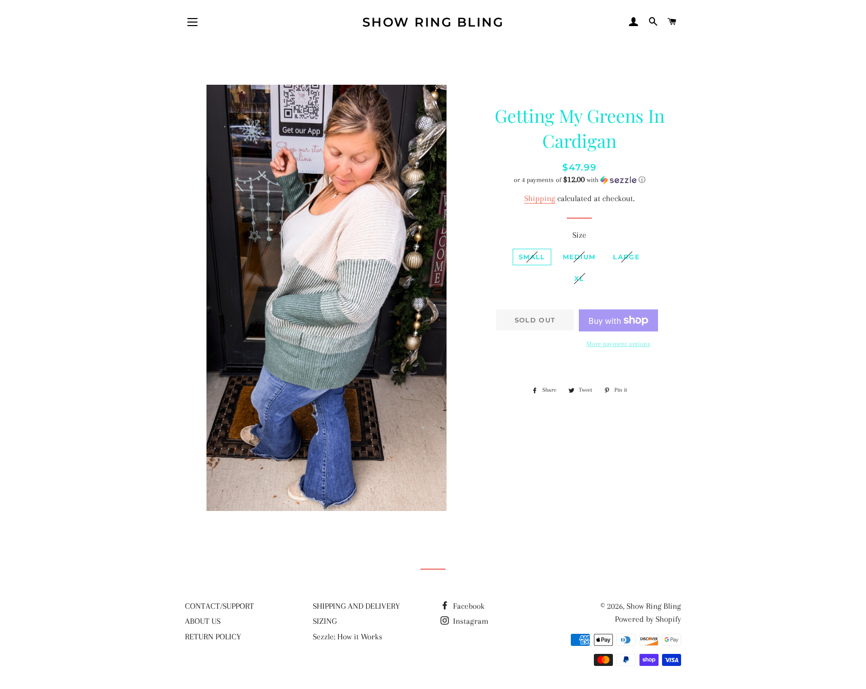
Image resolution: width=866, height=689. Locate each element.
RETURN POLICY (213, 636)
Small (532, 257)
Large (626, 257)
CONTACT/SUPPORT (219, 606)
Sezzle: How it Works (347, 636)
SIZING (325, 621)
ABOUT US (203, 621)
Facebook (468, 606)
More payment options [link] (618, 344)
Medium (579, 257)
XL (579, 278)
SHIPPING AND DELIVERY (356, 606)
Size (579, 235)
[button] (580, 180)
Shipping (539, 198)
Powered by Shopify (648, 619)
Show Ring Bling (433, 22)
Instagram (470, 621)
